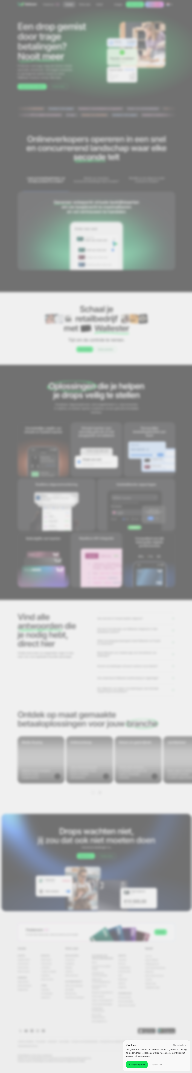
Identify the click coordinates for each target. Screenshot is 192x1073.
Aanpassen (156, 1064)
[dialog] (156, 1055)
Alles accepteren (137, 1064)
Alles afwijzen (179, 1045)
